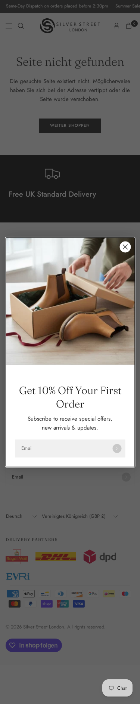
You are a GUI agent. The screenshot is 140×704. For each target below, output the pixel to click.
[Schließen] (125, 246)
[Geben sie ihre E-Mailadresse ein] (116, 448)
